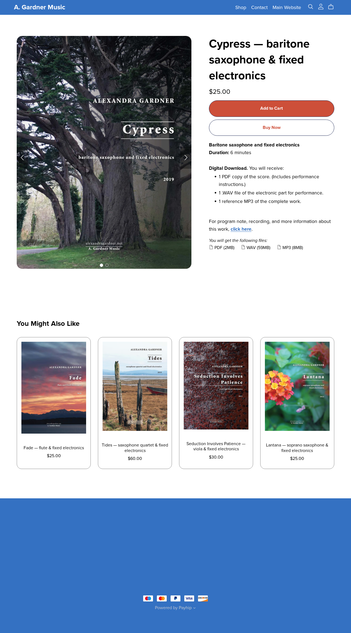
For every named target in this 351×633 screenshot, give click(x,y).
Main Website (287, 7)
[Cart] (333, 7)
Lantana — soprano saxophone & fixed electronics (297, 447)
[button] (22, 158)
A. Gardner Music (39, 7)
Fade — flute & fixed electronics (54, 448)
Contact (259, 7)
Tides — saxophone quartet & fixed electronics (135, 447)
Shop (240, 7)
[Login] (321, 6)
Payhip (185, 608)
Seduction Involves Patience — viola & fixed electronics (215, 446)
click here (241, 229)
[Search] (310, 6)
